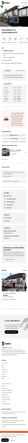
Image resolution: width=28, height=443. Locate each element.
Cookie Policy (5, 394)
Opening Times (7, 83)
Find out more (19, 125)
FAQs (23, 353)
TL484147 (6, 238)
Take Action (4, 371)
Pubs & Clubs (4, 369)
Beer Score (14, 135)
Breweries (4, 376)
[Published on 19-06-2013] (14, 289)
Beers (3, 378)
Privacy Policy (5, 388)
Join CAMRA (4, 363)
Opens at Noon (8, 50)
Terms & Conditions (6, 399)
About (3, 365)
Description (7, 70)
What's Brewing (5, 403)
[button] (25, 287)
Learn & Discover (6, 383)
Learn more (13, 436)
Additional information (20, 70)
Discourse (4, 401)
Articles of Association (7, 392)
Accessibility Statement (7, 390)
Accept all (5, 440)
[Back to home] (6, 3)
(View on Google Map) (9, 57)
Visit (3, 367)
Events (3, 374)
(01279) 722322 (8, 60)
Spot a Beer (15, 138)
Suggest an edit (9, 259)
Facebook (19, 63)
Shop (3, 385)
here (14, 413)
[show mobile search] (23, 2)
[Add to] (24, 275)
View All (24, 270)
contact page (5, 354)
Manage (13, 440)
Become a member (7, 176)
